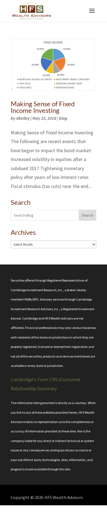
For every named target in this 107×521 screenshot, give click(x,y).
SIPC (36, 299)
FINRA (27, 299)
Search (87, 215)
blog (63, 118)
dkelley (23, 118)
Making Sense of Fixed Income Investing (43, 107)
